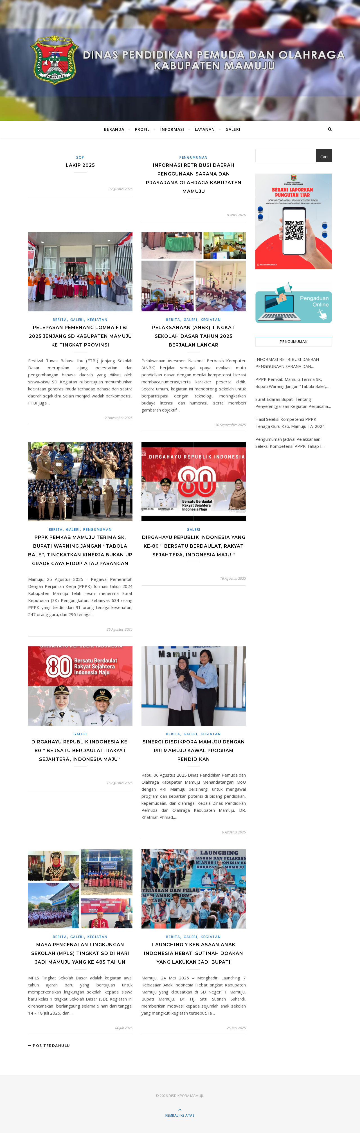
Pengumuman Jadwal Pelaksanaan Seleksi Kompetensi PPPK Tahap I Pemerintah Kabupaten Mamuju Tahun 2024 (292, 443)
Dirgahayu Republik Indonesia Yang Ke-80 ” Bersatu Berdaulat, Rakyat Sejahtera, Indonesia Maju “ (194, 546)
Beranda (114, 129)
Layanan (205, 129)
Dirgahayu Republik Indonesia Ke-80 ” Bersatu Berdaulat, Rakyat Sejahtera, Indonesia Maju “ (80, 750)
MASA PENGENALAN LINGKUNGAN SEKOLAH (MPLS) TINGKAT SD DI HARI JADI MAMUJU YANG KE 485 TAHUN (80, 953)
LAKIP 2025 (80, 165)
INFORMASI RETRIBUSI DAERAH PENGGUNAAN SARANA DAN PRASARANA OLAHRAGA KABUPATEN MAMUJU (292, 363)
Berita (60, 319)
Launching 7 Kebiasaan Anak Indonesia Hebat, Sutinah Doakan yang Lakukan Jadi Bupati (193, 953)
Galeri (233, 129)
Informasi (172, 129)
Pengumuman (193, 157)
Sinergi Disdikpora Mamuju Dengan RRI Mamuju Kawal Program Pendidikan (194, 750)
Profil (142, 129)
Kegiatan (97, 319)
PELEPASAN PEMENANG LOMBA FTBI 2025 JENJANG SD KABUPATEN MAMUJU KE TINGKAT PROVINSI (80, 336)
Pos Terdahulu (51, 1046)
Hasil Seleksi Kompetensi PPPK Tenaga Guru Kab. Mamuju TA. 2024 (290, 422)
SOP (80, 157)
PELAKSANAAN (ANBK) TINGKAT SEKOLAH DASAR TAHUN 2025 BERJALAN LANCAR (193, 336)
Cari (324, 156)
